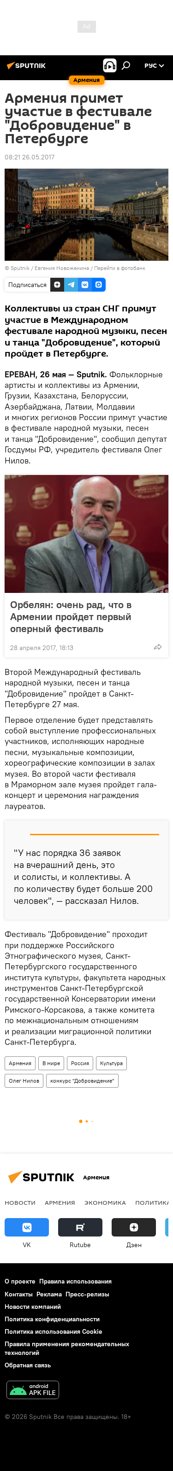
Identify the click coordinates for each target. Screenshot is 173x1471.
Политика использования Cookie (53, 1331)
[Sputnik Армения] (28, 69)
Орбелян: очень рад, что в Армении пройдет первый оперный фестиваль (70, 616)
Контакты (19, 1294)
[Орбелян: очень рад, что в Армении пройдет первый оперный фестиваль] (86, 534)
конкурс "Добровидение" (82, 1080)
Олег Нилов (24, 1080)
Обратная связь (28, 1365)
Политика (153, 1202)
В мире (51, 1063)
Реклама (49, 1294)
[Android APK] (32, 1391)
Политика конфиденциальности (52, 1319)
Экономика (105, 1202)
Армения (20, 1063)
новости (20, 1202)
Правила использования (75, 1281)
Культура (111, 1063)
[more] (158, 647)
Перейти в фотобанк (119, 267)
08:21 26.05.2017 (29, 157)
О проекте (20, 1281)
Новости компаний (33, 1306)
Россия (80, 1063)
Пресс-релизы (87, 1294)
